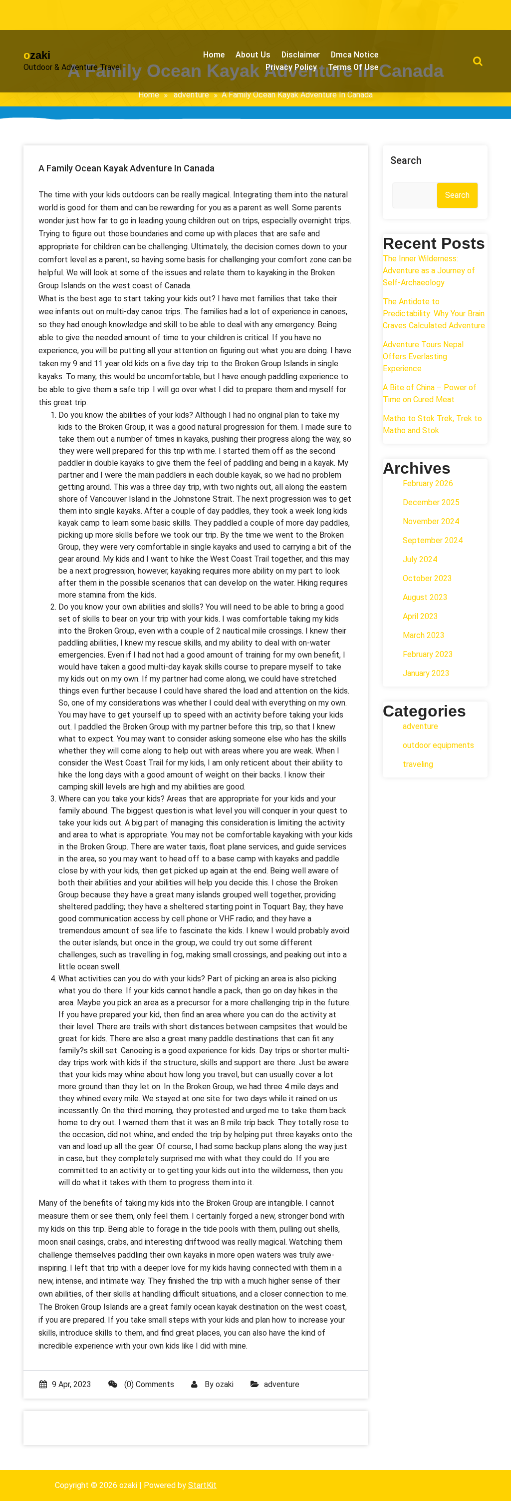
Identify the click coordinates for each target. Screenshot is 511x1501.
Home (148, 94)
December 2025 (431, 502)
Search (406, 160)
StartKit (202, 1485)
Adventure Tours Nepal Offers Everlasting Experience (423, 356)
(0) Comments (148, 1384)
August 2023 (425, 597)
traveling (418, 764)
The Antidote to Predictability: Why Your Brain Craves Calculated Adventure (434, 313)
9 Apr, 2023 (71, 1384)
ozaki (225, 1384)
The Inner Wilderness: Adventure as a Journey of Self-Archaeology (429, 270)
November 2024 (431, 521)
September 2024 (433, 540)
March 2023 (424, 635)
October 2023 (427, 578)
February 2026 (428, 483)
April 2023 (420, 616)
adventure (191, 94)
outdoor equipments (438, 745)
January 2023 (426, 673)
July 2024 (420, 559)
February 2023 (428, 654)
